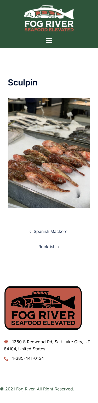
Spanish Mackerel (51, 231)
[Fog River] (48, 17)
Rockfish (46, 246)
